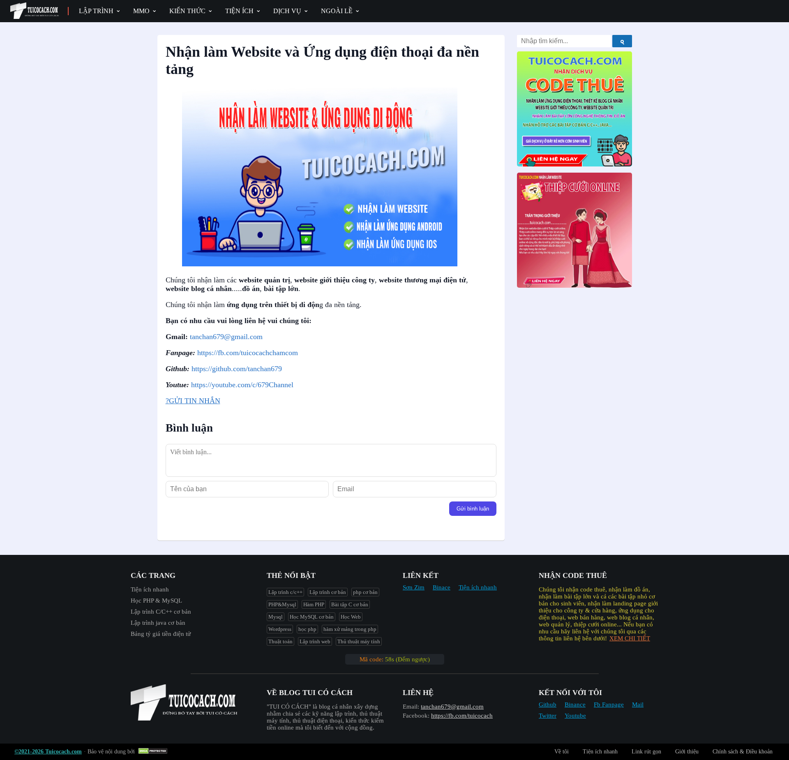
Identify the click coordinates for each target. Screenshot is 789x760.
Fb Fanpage (609, 704)
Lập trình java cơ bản (158, 622)
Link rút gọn (646, 751)
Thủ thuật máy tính (358, 641)
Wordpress (279, 629)
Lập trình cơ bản (327, 592)
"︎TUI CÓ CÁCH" (290, 706)
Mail (638, 704)
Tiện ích (239, 10)
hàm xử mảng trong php (349, 629)
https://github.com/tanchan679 (236, 369)
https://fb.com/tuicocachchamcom (247, 353)
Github (547, 704)
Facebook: (416, 715)
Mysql (275, 617)
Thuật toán (280, 641)
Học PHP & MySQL (156, 600)
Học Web (351, 617)
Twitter (547, 715)
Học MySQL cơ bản (312, 617)
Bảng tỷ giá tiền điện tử (161, 634)
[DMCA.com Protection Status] (153, 751)
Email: (411, 706)
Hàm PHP (313, 604)
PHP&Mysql (282, 604)
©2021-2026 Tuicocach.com (48, 751)
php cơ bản (365, 592)
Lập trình (96, 10)
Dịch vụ (287, 10)
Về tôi (561, 751)
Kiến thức (187, 10)
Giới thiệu (687, 751)
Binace (441, 587)
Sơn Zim (413, 587)
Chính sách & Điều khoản (743, 751)
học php (307, 629)
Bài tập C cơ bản (349, 604)
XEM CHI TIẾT (629, 638)
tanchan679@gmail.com (226, 337)
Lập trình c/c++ (285, 592)
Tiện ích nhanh (150, 589)
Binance (575, 704)
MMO (141, 10)
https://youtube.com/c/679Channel (242, 385)
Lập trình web (315, 641)
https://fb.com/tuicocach (462, 715)
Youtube (575, 715)
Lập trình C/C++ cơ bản (161, 611)
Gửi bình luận (473, 509)
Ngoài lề (337, 10)
